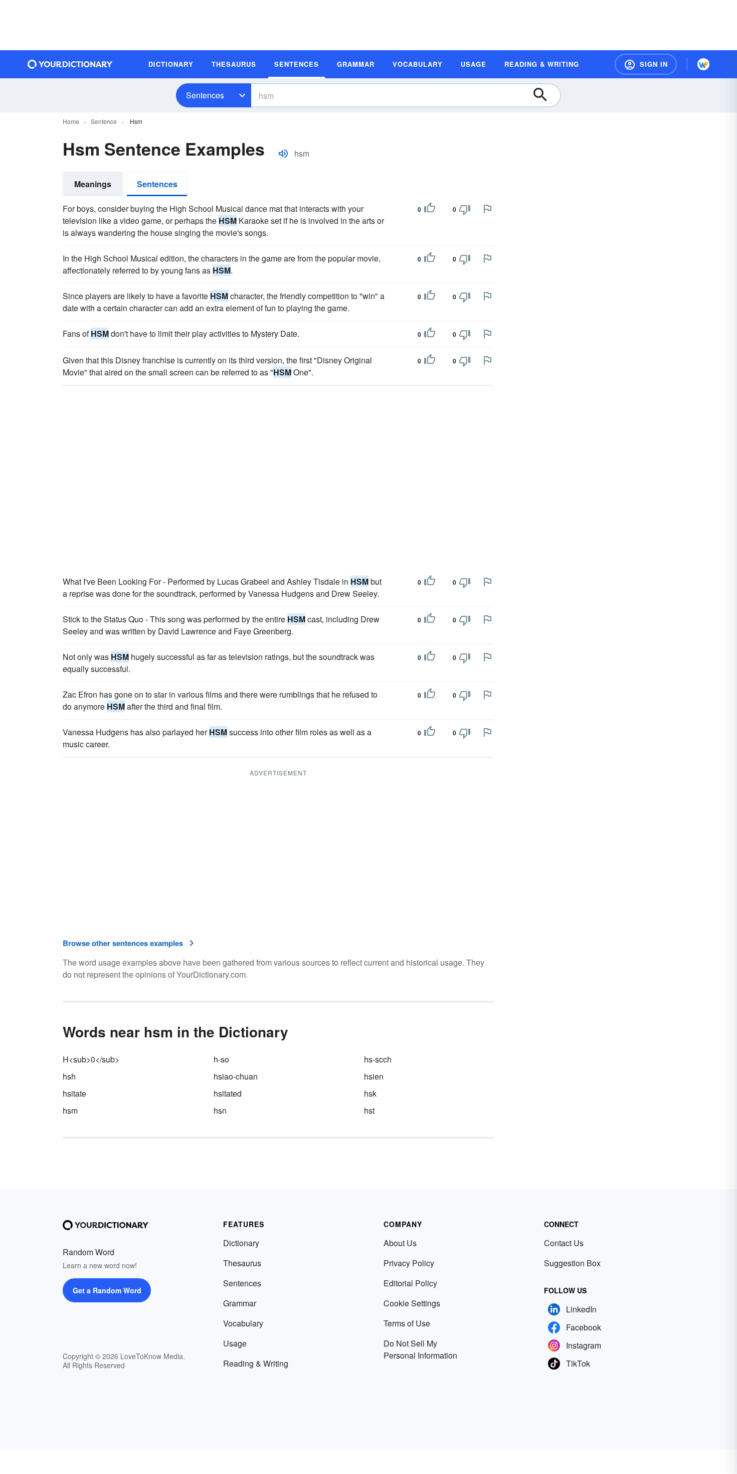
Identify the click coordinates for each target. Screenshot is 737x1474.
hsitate (74, 1093)
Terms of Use (407, 1323)
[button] (646, 64)
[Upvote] (430, 209)
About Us (400, 1243)
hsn (220, 1110)
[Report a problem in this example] (487, 209)
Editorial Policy (410, 1283)
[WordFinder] (703, 64)
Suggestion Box (572, 1263)
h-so (221, 1059)
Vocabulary (243, 1323)
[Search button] (545, 95)
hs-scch (378, 1059)
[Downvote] (465, 209)
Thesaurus (242, 1263)
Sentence (104, 121)
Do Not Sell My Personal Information (420, 1349)
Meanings (92, 184)
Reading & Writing (255, 1363)
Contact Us (564, 1243)
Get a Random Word (107, 1290)
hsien (374, 1076)
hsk (370, 1093)
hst (369, 1110)
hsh (69, 1076)
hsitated (228, 1093)
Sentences (205, 95)
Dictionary (241, 1243)
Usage (235, 1343)
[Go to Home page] (70, 64)
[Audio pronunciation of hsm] (283, 154)
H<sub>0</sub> (91, 1059)
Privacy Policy (409, 1263)
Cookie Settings (412, 1303)
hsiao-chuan (236, 1076)
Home (71, 121)
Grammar (239, 1303)
